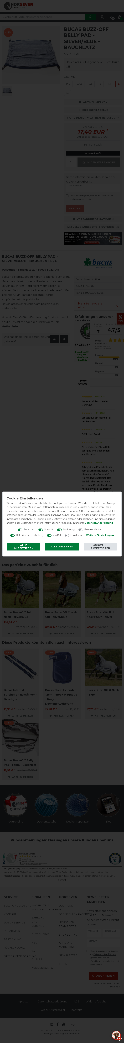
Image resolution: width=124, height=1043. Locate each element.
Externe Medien (93, 529)
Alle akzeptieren (23, 547)
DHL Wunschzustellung (29, 535)
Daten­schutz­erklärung (99, 522)
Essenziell (29, 529)
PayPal (57, 535)
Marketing (69, 529)
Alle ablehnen (62, 546)
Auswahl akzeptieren (100, 547)
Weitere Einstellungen (100, 535)
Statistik (48, 529)
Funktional (76, 535)
